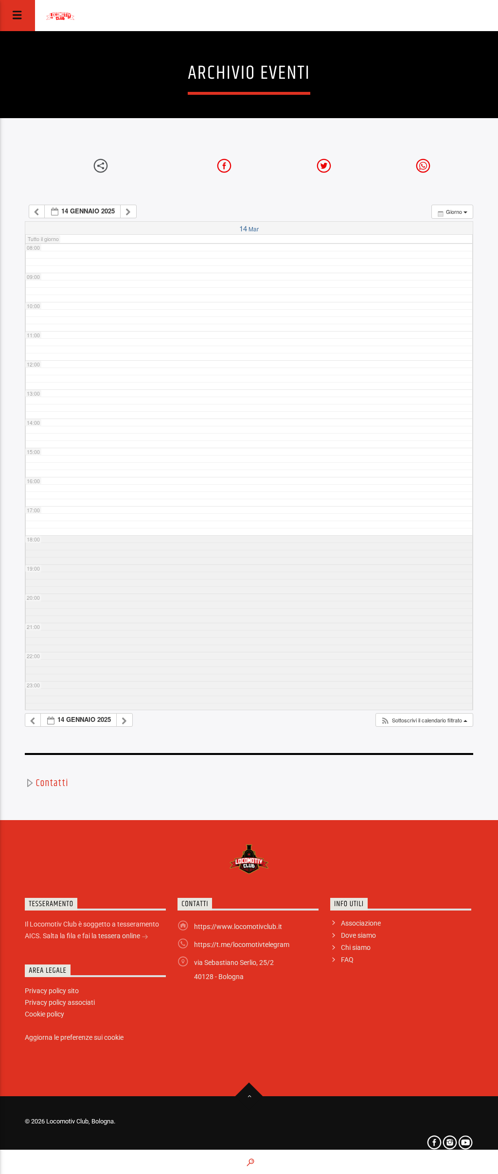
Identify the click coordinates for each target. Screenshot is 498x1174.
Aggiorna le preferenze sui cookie (74, 1037)
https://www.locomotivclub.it (238, 926)
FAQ (347, 960)
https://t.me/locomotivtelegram (241, 944)
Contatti (52, 783)
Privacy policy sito (52, 991)
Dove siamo (358, 935)
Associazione (361, 923)
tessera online (120, 936)
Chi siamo (356, 947)
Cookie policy (44, 1014)
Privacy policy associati (60, 1002)
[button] (424, 720)
